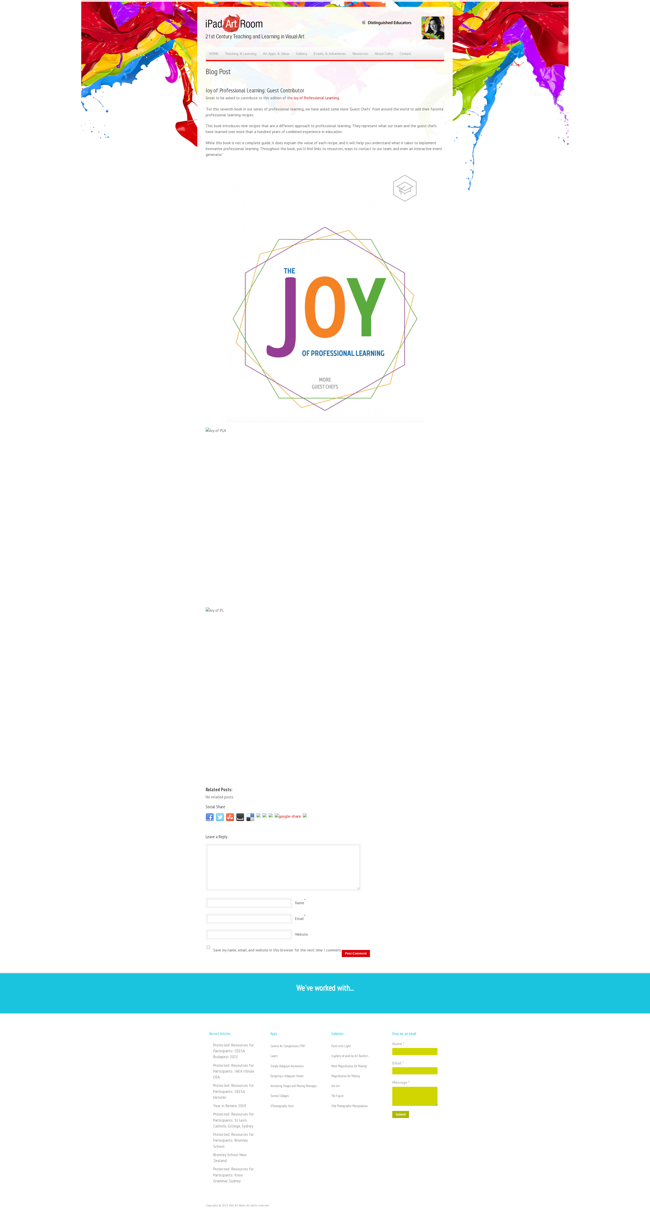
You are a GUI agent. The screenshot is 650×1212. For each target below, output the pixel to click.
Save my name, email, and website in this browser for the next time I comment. (277, 950)
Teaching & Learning (240, 53)
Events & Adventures (330, 53)
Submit (401, 1114)
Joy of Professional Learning (316, 97)
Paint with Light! (341, 1046)
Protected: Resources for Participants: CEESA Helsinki (233, 1091)
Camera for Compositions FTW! (287, 1046)
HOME (213, 53)
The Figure (337, 1096)
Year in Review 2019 (229, 1105)
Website (301, 934)
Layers (274, 1056)
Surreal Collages (279, 1096)
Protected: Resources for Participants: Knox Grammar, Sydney (233, 1175)
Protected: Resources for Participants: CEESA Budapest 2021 (233, 1051)
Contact (405, 53)
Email (299, 918)
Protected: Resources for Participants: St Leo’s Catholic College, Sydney (233, 1120)
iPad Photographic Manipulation (349, 1106)
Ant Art (335, 1086)
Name (299, 902)
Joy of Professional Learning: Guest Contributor (255, 90)
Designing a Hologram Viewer (287, 1076)
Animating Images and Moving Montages (293, 1086)
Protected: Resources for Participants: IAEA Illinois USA (233, 1071)
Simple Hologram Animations (287, 1066)
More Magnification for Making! (349, 1066)
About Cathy (384, 53)
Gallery (301, 53)
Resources (360, 53)
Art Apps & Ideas (276, 53)
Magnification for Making (345, 1076)
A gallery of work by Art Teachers (349, 1056)
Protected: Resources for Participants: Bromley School (233, 1140)
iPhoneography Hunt (282, 1106)
